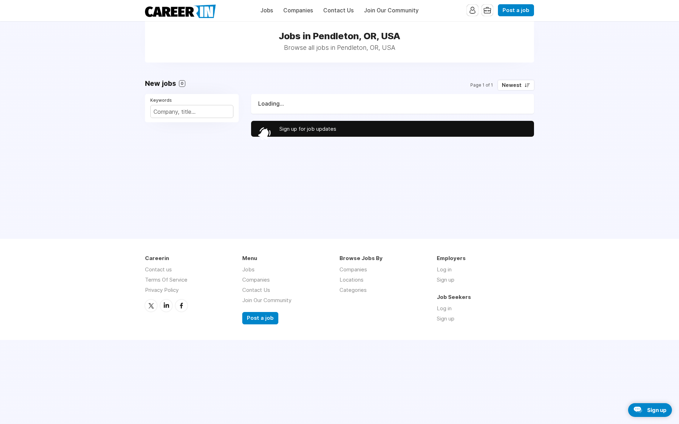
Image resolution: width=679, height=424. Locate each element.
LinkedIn (166, 306)
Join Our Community (391, 10)
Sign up (445, 279)
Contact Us (338, 10)
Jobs (266, 10)
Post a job (516, 10)
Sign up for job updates (307, 128)
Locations (352, 279)
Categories (353, 290)
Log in (444, 269)
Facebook (181, 306)
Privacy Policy (162, 290)
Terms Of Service (166, 279)
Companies (298, 10)
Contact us (158, 269)
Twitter (151, 306)
